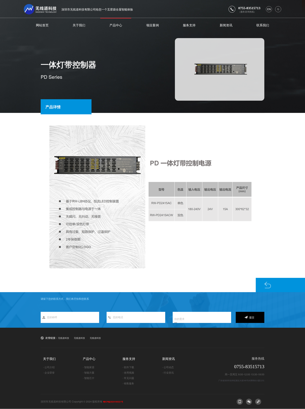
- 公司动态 (168, 367)
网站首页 (42, 25)
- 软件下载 (128, 367)
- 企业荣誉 (49, 372)
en (269, 9)
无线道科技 (63, 337)
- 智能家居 (88, 367)
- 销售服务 (128, 383)
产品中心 (115, 25)
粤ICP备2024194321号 (113, 401)
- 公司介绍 (49, 367)
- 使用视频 (128, 372)
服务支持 (189, 25)
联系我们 (262, 25)
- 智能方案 (88, 372)
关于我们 (79, 25)
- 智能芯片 (88, 378)
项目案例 (152, 25)
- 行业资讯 (168, 372)
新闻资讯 (226, 25)
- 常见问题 (128, 378)
